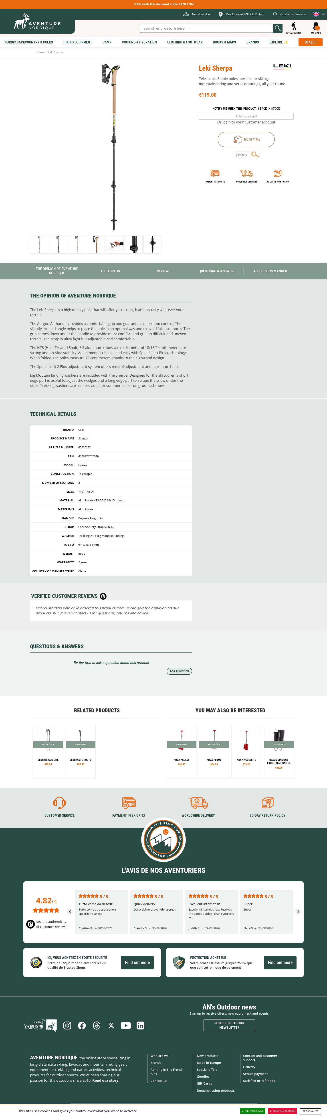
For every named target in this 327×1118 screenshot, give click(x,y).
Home (40, 52)
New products (207, 1056)
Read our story (105, 1080)
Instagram (67, 1025)
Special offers (207, 1069)
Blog (40, 1025)
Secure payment (255, 1074)
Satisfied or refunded (259, 1081)
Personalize (311, 1111)
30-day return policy (278, 182)
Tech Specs (110, 271)
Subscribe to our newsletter (229, 1025)
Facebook (81, 1025)
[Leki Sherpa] (39, 245)
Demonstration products (216, 1090)
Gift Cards (204, 1083)
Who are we (159, 1056)
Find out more (137, 962)
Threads (96, 1025)
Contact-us (159, 1081)
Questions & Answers (217, 271)
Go (278, 28)
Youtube (125, 1025)
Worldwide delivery (246, 182)
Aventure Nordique (54, 1057)
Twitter (111, 1025)
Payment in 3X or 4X (128, 815)
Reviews (163, 271)
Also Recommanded (270, 271)
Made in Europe (209, 1063)
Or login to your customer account (246, 122)
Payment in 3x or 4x (215, 182)
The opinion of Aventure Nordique (57, 271)
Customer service (59, 815)
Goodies (203, 1076)
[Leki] (282, 67)
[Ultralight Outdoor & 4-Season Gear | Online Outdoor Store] (37, 21)
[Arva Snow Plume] (214, 751)
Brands (156, 1063)
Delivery (249, 1067)
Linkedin (140, 1025)
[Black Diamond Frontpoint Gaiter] (279, 751)
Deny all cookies (284, 1111)
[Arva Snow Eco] (181, 751)
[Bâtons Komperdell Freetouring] (48, 751)
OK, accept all (254, 1111)
